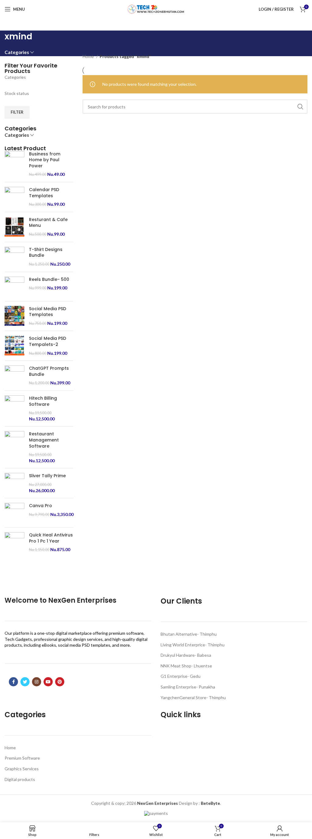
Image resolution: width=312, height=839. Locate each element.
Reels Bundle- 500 (49, 279)
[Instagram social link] (36, 681)
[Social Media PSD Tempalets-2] (14, 346)
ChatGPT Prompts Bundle (49, 371)
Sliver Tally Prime (47, 476)
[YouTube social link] (48, 681)
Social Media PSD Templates (47, 312)
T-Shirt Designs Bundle (45, 253)
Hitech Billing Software (43, 401)
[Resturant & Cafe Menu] (14, 227)
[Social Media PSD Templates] (14, 316)
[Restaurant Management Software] (14, 447)
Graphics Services (22, 768)
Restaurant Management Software (44, 440)
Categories (17, 52)
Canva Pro (40, 506)
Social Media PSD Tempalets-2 (47, 341)
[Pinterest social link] (59, 681)
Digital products (20, 779)
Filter (17, 112)
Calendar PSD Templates (44, 193)
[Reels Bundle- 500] (14, 286)
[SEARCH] (300, 107)
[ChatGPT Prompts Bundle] (14, 375)
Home (89, 56)
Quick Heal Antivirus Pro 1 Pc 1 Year (51, 538)
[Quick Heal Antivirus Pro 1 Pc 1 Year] (14, 542)
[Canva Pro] (14, 513)
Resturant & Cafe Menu (48, 223)
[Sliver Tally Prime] (14, 483)
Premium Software (22, 758)
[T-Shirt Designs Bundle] (14, 257)
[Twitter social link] (25, 681)
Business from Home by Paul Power (44, 160)
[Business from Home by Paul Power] (14, 164)
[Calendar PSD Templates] (14, 197)
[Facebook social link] (13, 681)
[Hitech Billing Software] (14, 408)
